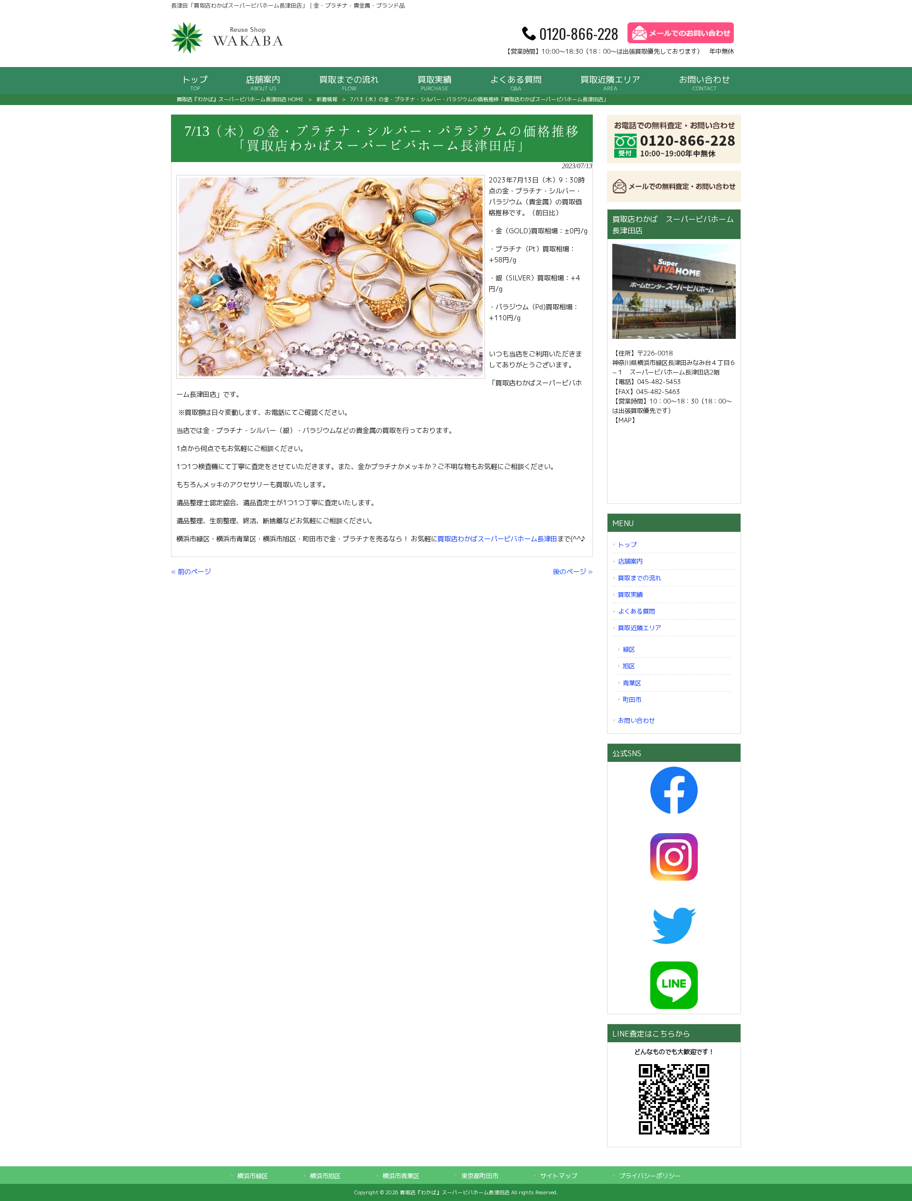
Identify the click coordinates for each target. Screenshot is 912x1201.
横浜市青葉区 (400, 1176)
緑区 (629, 649)
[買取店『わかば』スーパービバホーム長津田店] (228, 52)
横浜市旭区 (325, 1176)
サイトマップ (558, 1176)
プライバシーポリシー (650, 1176)
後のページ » (573, 571)
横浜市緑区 (252, 1176)
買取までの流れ (639, 578)
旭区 (629, 666)
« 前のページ (191, 571)
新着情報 (326, 99)
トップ (627, 544)
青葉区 (632, 683)
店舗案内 (630, 561)
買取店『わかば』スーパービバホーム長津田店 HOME (240, 99)
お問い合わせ (636, 720)
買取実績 (630, 594)
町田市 (632, 699)
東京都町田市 (479, 1176)
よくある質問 (636, 611)
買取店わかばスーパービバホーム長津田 (497, 539)
